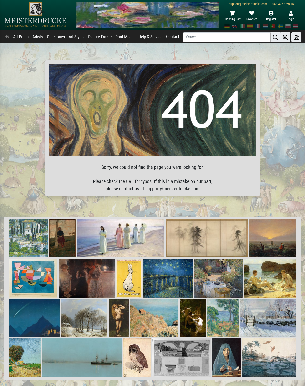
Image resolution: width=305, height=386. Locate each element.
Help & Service (150, 36)
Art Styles (76, 36)
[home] (7, 36)
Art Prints (21, 36)
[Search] (275, 37)
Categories (56, 36)
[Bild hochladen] (296, 37)
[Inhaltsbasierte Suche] (285, 37)
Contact (172, 36)
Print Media (125, 36)
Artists (37, 36)
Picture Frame (100, 36)
